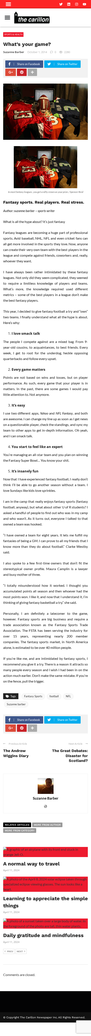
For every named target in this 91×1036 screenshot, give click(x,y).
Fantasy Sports (33, 696)
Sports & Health (13, 34)
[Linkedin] (68, 4)
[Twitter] (61, 4)
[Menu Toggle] (7, 17)
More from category (19, 830)
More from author (47, 824)
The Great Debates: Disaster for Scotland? (70, 755)
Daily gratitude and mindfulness (44, 935)
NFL (68, 696)
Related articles (17, 824)
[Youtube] (84, 4)
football (54, 696)
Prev (10, 951)
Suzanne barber (16, 704)
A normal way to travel (31, 864)
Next (20, 951)
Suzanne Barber (13, 52)
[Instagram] (76, 4)
